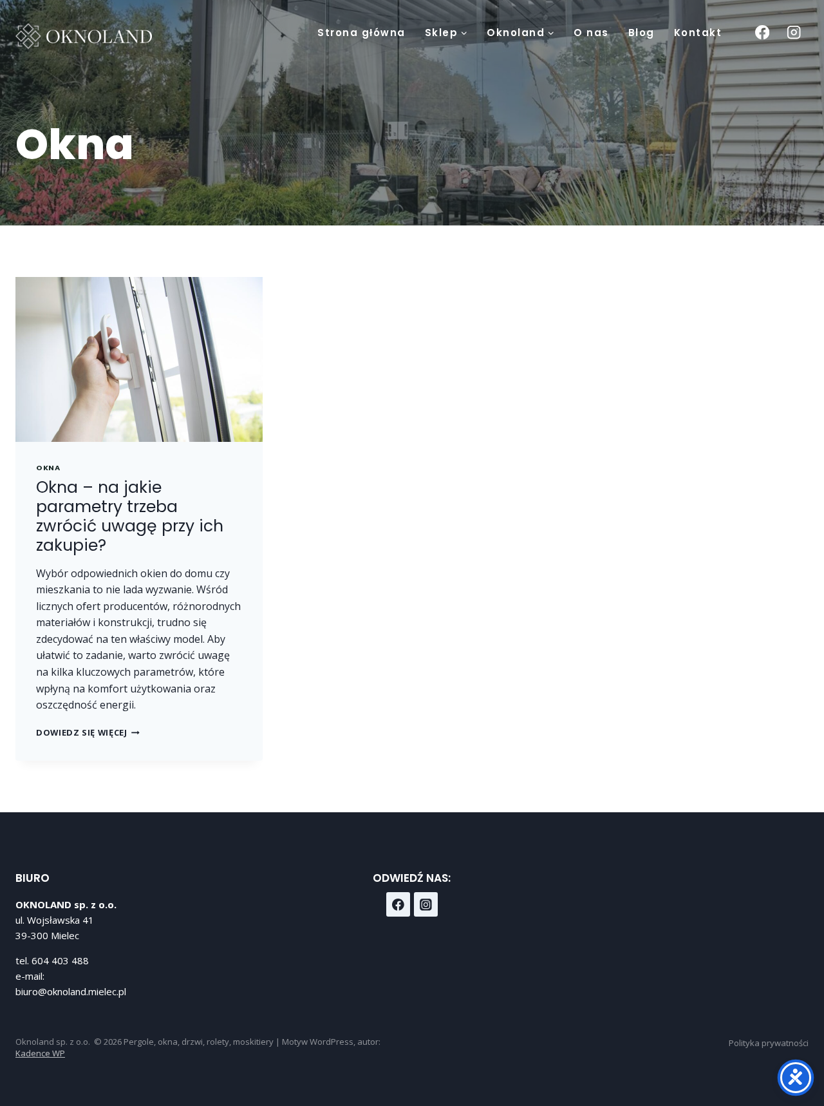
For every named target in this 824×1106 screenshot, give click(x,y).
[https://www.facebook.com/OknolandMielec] (398, 904)
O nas (591, 32)
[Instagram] (794, 32)
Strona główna (361, 32)
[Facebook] (761, 32)
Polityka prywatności (769, 1043)
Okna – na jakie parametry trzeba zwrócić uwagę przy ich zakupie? (129, 516)
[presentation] (139, 359)
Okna (48, 467)
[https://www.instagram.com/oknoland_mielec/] (426, 904)
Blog (641, 32)
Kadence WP (40, 1053)
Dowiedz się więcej (88, 732)
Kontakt (698, 32)
